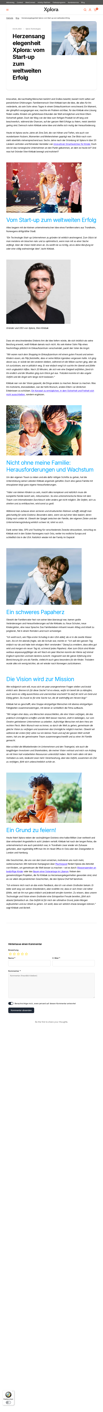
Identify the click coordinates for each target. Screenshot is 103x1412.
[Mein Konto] (90, 10)
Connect (20, 2)
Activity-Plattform (44, 2)
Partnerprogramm (59, 2)
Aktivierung (10, 2)
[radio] (10, 954)
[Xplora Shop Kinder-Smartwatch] (44, 797)
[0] (94, 10)
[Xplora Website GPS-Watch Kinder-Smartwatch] (44, 576)
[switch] (8, 1402)
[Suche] (85, 10)
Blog (83, 2)
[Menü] (12, 1391)
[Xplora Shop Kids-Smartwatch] (44, 187)
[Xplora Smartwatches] (38, 291)
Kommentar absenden (21, 1010)
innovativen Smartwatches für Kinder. (72, 144)
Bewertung (13, 950)
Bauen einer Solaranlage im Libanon (51, 871)
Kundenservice (73, 2)
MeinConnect (30, 2)
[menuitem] (11, 2)
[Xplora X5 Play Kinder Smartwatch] (44, 430)
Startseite (9, 18)
